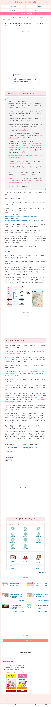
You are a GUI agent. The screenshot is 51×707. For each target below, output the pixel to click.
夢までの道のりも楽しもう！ (23, 81)
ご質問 (7, 460)
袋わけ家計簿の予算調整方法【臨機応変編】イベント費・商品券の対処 (24, 221)
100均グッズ (38, 536)
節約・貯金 (25, 561)
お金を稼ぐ (38, 562)
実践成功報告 (25, 548)
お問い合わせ (9, 700)
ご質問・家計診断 (9, 457)
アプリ (12, 568)
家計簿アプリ (25, 536)
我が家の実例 (38, 542)
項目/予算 (13, 536)
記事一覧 (25, 702)
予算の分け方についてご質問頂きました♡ (27, 79)
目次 (16, 74)
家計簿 (12, 561)
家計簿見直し (25, 542)
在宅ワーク (38, 568)
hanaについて (25, 700)
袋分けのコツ (13, 542)
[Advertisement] (25, 42)
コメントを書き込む (25, 640)
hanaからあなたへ (9, 661)
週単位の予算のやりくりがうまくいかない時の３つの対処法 (21, 216)
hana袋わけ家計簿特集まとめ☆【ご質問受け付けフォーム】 (21, 448)
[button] (47, 344)
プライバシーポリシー (42, 700)
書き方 (25, 530)
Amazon (10, 688)
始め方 (12, 530)
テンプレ (38, 530)
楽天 (25, 568)
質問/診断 (13, 548)
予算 (11, 460)
